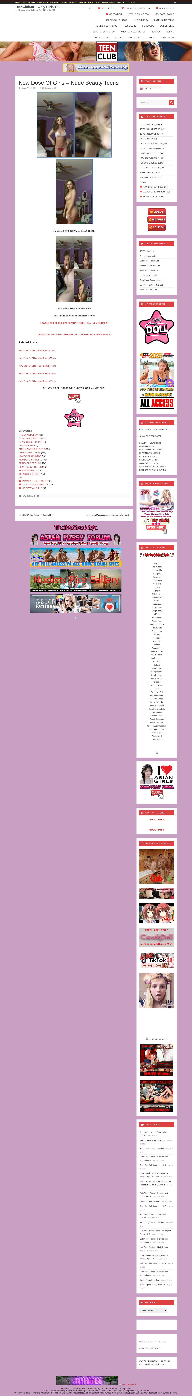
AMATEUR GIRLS (146, 446)
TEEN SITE (150, 38)
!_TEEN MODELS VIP (29, 435)
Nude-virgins (157, 733)
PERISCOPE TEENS (29, 463)
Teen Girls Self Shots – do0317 (153, 1206)
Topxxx (157, 634)
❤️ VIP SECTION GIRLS (30, 488)
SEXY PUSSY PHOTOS (116, 20)
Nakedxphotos (157, 651)
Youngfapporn (156, 672)
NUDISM (170, 32)
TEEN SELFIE (129, 26)
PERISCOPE (148, 26)
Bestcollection (156, 716)
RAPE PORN (133, 38)
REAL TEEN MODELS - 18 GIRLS (153, 429)
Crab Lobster (156, 658)
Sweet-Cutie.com (157, 719)
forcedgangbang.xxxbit (156, 726)
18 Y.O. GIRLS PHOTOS (104, 32)
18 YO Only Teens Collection (152, 1149)
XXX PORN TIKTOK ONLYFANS (152, 470)
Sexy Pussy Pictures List (150, 280)
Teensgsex (156, 648)
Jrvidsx (157, 645)
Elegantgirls (157, 570)
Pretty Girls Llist (156, 702)
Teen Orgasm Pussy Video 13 (152, 1285)
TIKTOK (117, 38)
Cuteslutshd (157, 607)
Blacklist (156, 662)
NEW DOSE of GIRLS (164, 14)
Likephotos (156, 618)
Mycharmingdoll (156, 695)
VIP (20, 477)
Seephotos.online (157, 624)
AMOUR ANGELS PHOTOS (133, 32)
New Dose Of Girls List (149, 270)
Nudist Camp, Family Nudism (151, 1348)
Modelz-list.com (156, 722)
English (147, 88)
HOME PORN (168, 38)
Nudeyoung (157, 739)
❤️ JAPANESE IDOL (165, 8)
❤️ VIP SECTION (114, 14)
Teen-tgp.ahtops (157, 729)
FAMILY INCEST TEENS (149, 463)
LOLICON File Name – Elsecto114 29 (37, 515)
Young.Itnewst (157, 685)
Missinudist (156, 597)
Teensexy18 (157, 736)
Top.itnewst (157, 628)
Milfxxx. (157, 614)
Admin (23, 88)
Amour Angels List (147, 256)
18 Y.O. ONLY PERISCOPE (150, 436)
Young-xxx (156, 638)
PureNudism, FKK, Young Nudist (152, 1342)
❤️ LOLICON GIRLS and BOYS (135, 8)
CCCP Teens (156, 655)
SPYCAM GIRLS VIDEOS (149, 453)
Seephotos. (157, 611)
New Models (157, 712)
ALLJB (156, 563)
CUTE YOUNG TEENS (164, 20)
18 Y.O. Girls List (147, 251)
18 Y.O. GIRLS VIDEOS (138, 14)
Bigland (157, 665)
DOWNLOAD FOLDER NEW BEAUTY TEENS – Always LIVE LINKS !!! (74, 323)
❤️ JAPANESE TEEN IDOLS (32, 481)
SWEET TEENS (167, 26)
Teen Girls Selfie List (148, 290)
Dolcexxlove (157, 580)
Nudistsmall (157, 604)
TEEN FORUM (101, 38)
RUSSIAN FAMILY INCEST (150, 443)
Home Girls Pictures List (150, 266)
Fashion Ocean (156, 699)
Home (89, 8)
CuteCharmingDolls (157, 709)
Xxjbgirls (156, 590)
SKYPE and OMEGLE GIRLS (151, 450)
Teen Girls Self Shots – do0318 (153, 1165)
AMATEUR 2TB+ (140, 20)
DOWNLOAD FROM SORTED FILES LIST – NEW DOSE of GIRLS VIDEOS (74, 334)
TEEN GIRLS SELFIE (29, 474)
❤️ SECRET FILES (106, 8)
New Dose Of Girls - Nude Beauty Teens (37, 350)
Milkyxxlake (156, 594)
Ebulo (156, 601)
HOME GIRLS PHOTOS (106, 26)
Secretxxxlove (156, 678)
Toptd (156, 689)
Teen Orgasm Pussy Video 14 (152, 1140)
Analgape (157, 641)
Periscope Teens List (148, 275)
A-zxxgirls (157, 584)
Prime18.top (157, 631)
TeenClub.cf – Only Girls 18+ (37, 7)
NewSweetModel (157, 706)
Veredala (156, 682)
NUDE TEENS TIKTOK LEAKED (152, 467)
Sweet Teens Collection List (151, 285)
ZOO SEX (156, 32)
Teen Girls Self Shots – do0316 (153, 1263)
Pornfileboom (156, 675)
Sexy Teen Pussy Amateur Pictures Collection (107, 515)
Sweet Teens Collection (149, 1201)
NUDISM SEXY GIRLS (148, 460)
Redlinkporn (157, 567)
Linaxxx (157, 587)
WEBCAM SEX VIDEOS (149, 456)
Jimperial (156, 577)
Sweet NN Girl (157, 692)
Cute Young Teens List (149, 261)
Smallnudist (157, 668)
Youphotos (156, 621)
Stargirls (156, 574)
